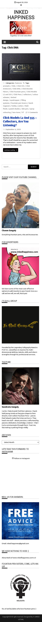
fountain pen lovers (19, 103)
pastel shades (14, 109)
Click (13, 86)
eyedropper (14, 100)
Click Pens (18, 94)
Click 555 (20, 86)
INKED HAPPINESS (21, 14)
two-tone (16, 112)
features (18, 83)
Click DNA (16, 89)
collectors (27, 94)
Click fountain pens (17, 92)
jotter (20, 106)
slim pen (25, 109)
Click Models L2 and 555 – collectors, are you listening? (20, 121)
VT (23, 112)
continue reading (9, 150)
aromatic (6, 86)
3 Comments (33, 112)
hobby (14, 106)
